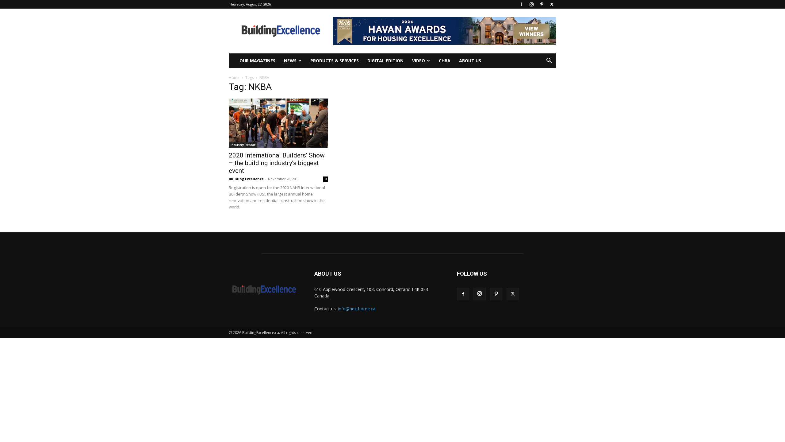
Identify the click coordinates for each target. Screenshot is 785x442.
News (290, 61)
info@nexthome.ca (356, 309)
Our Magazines (257, 61)
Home (234, 77)
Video (418, 61)
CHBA (444, 61)
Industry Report (243, 145)
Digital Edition (385, 61)
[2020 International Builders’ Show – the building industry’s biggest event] (278, 123)
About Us (470, 61)
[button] (549, 61)
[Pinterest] (541, 4)
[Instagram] (531, 4)
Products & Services (334, 61)
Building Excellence (246, 178)
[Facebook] (521, 4)
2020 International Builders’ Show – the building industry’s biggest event (277, 163)
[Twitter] (551, 4)
